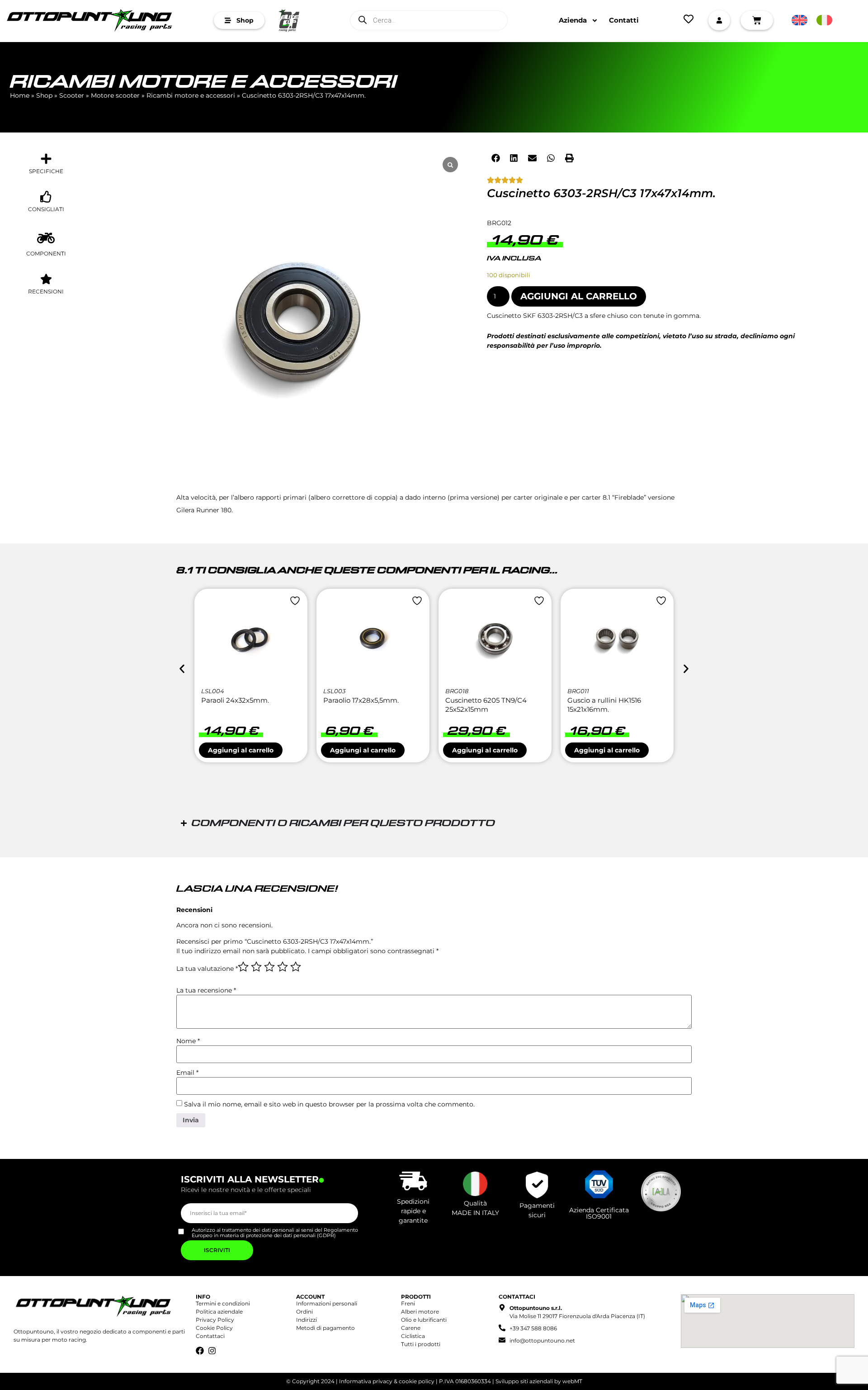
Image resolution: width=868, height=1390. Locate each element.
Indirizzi (306, 1319)
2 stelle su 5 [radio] (256, 966)
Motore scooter (115, 95)
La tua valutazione (207, 968)
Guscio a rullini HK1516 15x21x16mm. (604, 705)
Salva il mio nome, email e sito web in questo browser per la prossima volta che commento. (329, 1104)
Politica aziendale (219, 1311)
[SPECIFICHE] (46, 159)
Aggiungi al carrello (578, 296)
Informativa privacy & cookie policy (386, 1381)
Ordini (304, 1311)
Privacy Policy (215, 1319)
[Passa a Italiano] (824, 20)
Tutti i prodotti (420, 1344)
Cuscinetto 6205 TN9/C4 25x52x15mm (486, 705)
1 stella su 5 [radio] (243, 966)
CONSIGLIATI (46, 209)
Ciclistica (413, 1336)
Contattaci (210, 1336)
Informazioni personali (326, 1303)
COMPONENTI (46, 253)
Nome (188, 1041)
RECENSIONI (46, 291)
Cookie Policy (214, 1327)
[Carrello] (757, 20)
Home (19, 95)
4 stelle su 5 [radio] (282, 966)
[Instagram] (212, 1351)
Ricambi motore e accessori (203, 83)
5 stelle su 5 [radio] (295, 966)
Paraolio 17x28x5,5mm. (361, 700)
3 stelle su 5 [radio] (269, 966)
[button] (496, 158)
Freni (408, 1303)
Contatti (624, 20)
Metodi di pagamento (325, 1327)
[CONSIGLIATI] (46, 197)
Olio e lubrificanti (424, 1319)
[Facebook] (200, 1351)
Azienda (573, 20)
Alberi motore (420, 1311)
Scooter (71, 95)
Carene (410, 1327)
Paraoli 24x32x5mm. (235, 700)
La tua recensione (206, 990)
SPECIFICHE (46, 171)
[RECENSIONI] (46, 279)
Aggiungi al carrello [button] (241, 750)
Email (187, 1072)
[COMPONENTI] (46, 238)
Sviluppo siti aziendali (524, 1381)
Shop (44, 95)
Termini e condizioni (223, 1303)
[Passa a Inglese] (799, 20)
